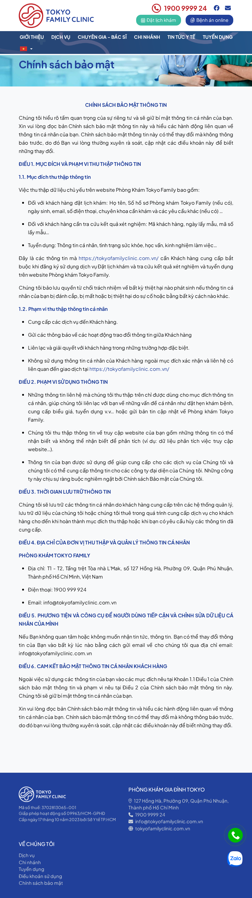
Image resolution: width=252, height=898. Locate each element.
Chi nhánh (147, 37)
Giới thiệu (32, 37)
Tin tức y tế (181, 37)
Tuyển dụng (218, 37)
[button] (26, 49)
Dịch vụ (60, 37)
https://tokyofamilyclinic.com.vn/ (119, 258)
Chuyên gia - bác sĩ (102, 37)
